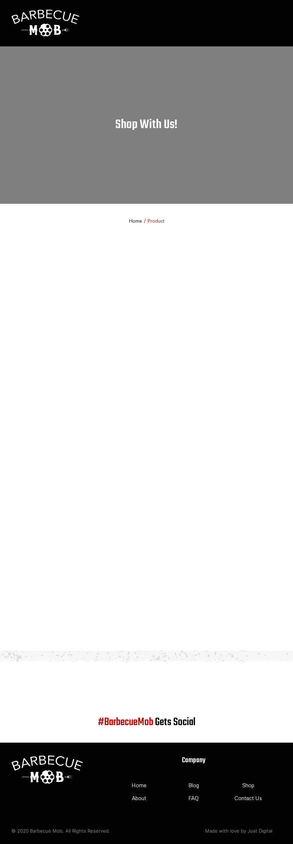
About (139, 798)
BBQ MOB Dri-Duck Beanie (38, 627)
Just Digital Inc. (265, 831)
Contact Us (248, 798)
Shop (248, 785)
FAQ (193, 798)
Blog (193, 785)
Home (135, 221)
